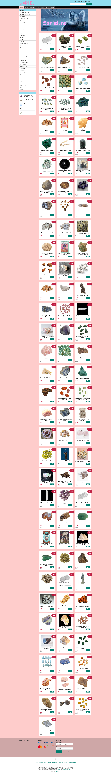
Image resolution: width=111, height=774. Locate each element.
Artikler (38, 7)
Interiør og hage (23, 64)
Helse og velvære (23, 72)
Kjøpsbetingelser (42, 762)
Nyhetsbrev (61, 762)
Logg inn (47, 7)
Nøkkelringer (22, 41)
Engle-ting (22, 76)
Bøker (21, 47)
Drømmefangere (23, 58)
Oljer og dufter (22, 68)
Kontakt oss (52, 7)
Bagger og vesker (23, 85)
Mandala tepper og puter (24, 83)
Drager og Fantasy (23, 49)
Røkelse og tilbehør (23, 70)
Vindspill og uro (23, 60)
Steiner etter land (23, 16)
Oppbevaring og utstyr (24, 18)
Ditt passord (58, 746)
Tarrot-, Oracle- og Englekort (25, 51)
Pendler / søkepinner (24, 43)
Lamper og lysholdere (24, 62)
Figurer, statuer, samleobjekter (25, 74)
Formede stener (23, 26)
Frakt (37, 762)
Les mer (59, 769)
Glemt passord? (70, 751)
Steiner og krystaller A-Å (24, 12)
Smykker (21, 78)
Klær (21, 87)
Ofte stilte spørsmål (72, 762)
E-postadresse (59, 742)
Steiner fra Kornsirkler (24, 24)
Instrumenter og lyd (23, 56)
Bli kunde (26, 7)
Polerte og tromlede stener (25, 20)
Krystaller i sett (22, 31)
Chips (21, 33)
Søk (89, 3)
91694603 (58, 764)
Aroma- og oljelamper (24, 66)
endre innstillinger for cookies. (67, 769)
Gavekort (42, 7)
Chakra (21, 45)
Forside (21, 7)
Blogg (65, 762)
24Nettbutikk (58, 771)
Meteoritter (22, 37)
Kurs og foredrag (32, 7)
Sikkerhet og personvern (52, 762)
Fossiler (21, 39)
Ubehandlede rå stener (24, 22)
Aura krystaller (22, 35)
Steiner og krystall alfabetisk (25, 14)
